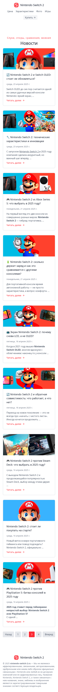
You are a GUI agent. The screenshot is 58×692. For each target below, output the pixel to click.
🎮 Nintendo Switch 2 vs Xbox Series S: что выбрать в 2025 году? (28, 201)
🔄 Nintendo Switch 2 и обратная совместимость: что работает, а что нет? (28, 398)
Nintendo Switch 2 (29, 151)
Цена (10, 11)
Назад (8, 634)
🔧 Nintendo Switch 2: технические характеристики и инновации (28, 139)
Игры (48, 11)
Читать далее (13, 100)
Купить (29, 17)
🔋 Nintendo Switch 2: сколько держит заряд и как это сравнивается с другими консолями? (25, 267)
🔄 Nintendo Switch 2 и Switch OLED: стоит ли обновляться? (28, 76)
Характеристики (25, 11)
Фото (39, 11)
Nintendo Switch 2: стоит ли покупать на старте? (23, 528)
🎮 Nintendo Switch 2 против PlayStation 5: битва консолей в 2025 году (25, 592)
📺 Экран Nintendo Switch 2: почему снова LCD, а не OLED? (28, 334)
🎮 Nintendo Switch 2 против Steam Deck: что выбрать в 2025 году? (28, 462)
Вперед (49, 634)
